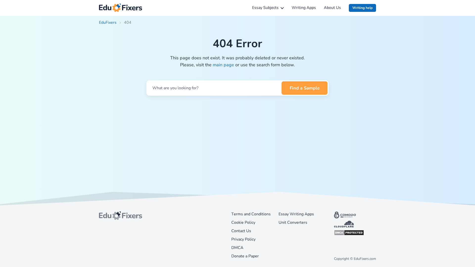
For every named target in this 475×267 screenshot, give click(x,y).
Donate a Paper (245, 256)
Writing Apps (304, 7)
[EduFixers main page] (120, 7)
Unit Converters (293, 222)
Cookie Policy (243, 222)
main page (223, 65)
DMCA (237, 247)
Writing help (362, 7)
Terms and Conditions (251, 214)
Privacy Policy (243, 239)
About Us (332, 7)
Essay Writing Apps (296, 214)
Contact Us (241, 231)
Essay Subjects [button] (265, 7)
